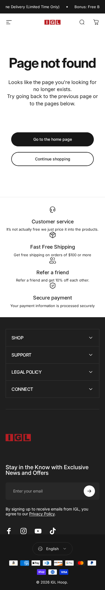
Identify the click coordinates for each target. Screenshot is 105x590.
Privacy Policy (42, 513)
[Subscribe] (89, 491)
